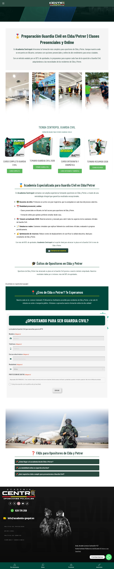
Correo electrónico (19, 354)
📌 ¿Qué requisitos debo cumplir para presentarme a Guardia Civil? (40, 474)
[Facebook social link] (10, 503)
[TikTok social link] (27, 503)
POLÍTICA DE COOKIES (12, 535)
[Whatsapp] (109, 557)
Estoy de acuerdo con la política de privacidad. (26, 384)
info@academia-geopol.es (21, 518)
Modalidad (15, 364)
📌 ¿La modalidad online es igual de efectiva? (32, 468)
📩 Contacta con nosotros (57, 250)
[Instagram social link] (18, 503)
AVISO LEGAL (9, 531)
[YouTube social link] (23, 503)
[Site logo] (57, 3)
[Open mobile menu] (3, 3)
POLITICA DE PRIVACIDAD (14, 526)
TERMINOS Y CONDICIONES (14, 540)
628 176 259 (21, 510)
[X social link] (14, 503)
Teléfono (15, 344)
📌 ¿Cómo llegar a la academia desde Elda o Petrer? (34, 462)
